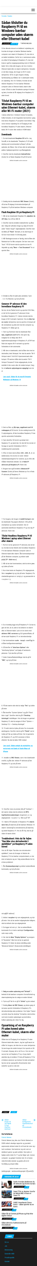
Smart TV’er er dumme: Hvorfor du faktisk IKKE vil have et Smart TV (24, 1193)
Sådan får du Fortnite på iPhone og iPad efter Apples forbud (17, 1215)
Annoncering (9, 1250)
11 (26, 1187)
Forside (4, 16)
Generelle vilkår (9, 1254)
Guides (10, 16)
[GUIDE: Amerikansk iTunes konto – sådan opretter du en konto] (7, 1204)
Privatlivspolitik (9, 1258)
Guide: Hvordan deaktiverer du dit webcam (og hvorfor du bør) (24, 1183)
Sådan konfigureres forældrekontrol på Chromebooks (27, 1123)
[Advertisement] (18, 181)
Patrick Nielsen (26, 43)
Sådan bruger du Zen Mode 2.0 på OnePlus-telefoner (7, 1124)
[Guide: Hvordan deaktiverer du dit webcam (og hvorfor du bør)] (7, 1184)
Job (6, 1246)
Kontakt (7, 1261)
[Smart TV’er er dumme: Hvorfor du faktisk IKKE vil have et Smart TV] (7, 1194)
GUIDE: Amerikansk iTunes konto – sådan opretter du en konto (23, 1204)
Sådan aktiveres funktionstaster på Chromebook (14, 1224)
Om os (7, 1242)
